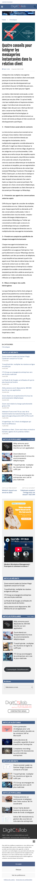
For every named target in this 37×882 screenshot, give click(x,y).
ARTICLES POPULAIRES (12, 439)
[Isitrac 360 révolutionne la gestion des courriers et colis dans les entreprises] (7, 819)
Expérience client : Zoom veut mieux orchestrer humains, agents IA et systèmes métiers (18, 430)
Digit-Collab (6, 69)
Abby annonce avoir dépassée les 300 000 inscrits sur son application (16, 389)
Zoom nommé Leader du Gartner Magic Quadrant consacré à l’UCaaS (16, 357)
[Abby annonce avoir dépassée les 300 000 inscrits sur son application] (7, 447)
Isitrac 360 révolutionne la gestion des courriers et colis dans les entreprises (23, 819)
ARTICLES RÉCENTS (10, 761)
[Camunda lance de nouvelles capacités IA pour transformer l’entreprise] (7, 742)
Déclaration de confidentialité (24, 879)
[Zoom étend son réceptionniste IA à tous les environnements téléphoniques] (7, 457)
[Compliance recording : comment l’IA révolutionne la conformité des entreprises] (7, 751)
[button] (34, 841)
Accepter (19, 864)
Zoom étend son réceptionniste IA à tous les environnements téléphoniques (17, 397)
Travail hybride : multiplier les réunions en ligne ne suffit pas (23, 467)
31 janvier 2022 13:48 (17, 69)
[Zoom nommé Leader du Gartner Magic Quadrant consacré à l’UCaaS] (7, 767)
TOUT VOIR (30, 439)
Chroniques (6, 347)
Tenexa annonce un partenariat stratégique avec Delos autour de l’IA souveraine (22, 800)
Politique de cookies (9, 879)
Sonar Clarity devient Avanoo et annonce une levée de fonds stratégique (23, 810)
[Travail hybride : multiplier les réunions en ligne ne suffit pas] (7, 468)
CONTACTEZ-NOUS (7, 2)
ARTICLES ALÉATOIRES (12, 722)
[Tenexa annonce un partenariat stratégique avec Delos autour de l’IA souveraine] (7, 799)
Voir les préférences (18, 875)
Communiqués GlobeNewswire (17, 669)
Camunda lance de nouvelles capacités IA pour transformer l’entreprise (23, 742)
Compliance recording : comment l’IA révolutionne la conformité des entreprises (23, 751)
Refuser (18, 869)
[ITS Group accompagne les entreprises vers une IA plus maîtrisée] (7, 478)
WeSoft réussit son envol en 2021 (9, 491)
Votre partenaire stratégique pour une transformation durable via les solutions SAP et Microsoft (23, 731)
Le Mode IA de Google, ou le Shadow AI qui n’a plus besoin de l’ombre (18, 602)
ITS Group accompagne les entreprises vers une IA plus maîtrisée (23, 477)
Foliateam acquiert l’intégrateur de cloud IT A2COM (28, 492)
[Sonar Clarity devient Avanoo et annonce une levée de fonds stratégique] (7, 810)
